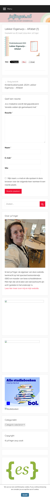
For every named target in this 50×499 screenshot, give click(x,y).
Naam (8, 148)
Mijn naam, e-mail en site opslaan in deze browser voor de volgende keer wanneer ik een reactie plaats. (25, 181)
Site (6, 168)
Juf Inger (35, 33)
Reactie (9, 113)
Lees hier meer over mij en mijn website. (22, 288)
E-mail (8, 158)
